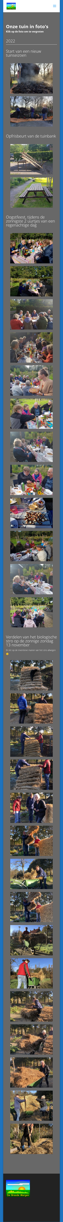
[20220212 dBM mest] (31, 92)
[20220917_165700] (31, 527)
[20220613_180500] (31, 173)
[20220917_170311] (31, 361)
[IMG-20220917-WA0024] (31, 593)
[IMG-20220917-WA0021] (31, 494)
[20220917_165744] (31, 262)
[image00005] (31, 888)
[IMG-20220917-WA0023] (31, 560)
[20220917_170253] (31, 295)
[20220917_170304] (31, 328)
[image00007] (31, 722)
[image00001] (31, 822)
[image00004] (31, 954)
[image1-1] (31, 755)
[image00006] (31, 987)
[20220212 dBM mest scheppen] (31, 125)
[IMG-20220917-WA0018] (31, 394)
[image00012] (31, 1119)
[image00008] (31, 689)
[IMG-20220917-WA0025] (31, 626)
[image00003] (31, 921)
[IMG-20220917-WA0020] (31, 461)
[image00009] (31, 1020)
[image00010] (31, 1053)
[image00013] (31, 1153)
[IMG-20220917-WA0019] (31, 427)
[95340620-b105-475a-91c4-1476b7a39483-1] (31, 855)
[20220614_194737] (31, 206)
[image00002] (31, 789)
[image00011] (31, 1086)
